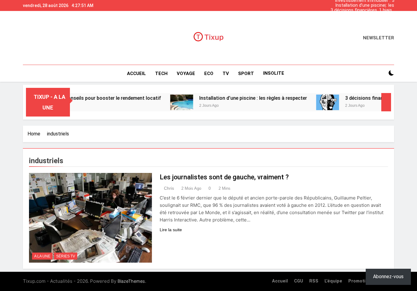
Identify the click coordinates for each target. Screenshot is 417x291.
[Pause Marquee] (386, 102)
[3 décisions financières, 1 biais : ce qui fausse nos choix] (318, 102)
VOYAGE (186, 73)
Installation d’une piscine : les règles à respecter (364, 5)
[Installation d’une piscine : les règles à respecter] (172, 102)
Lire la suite (171, 229)
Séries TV (65, 256)
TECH (161, 73)
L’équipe (333, 281)
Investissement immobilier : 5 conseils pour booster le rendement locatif (364, 20)
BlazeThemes (131, 281)
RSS (313, 281)
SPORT (246, 73)
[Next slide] (391, 4)
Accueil (136, 73)
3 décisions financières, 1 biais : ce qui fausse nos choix (362, 10)
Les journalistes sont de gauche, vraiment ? (224, 177)
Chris (169, 188)
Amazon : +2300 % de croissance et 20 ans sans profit (361, 15)
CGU (298, 281)
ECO (208, 73)
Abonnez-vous (388, 276)
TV (226, 73)
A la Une (42, 256)
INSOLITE (273, 73)
